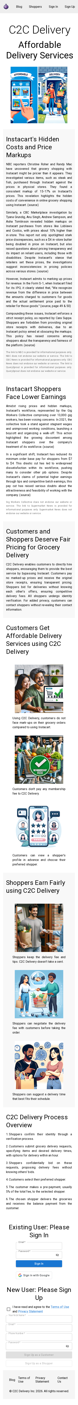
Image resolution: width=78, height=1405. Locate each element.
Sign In (53, 6)
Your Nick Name (17, 1315)
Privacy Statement (30, 1311)
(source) (33, 205)
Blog (19, 6)
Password (24, 1251)
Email (22, 1242)
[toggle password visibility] (57, 1255)
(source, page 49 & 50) (55, 306)
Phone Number (17, 1333)
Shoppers (35, 6)
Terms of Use (60, 1307)
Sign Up (70, 6)
